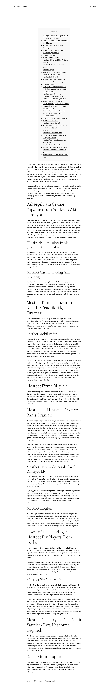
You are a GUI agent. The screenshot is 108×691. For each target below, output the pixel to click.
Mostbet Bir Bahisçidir (50, 77)
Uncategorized (50, 681)
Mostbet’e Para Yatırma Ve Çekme (55, 125)
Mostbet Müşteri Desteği (51, 123)
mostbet (30, 521)
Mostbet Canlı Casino (50, 120)
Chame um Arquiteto (19, 6)
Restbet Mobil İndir (49, 55)
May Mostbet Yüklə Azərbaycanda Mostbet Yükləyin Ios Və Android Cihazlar (55, 149)
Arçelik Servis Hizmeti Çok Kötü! (54, 99)
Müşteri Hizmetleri (49, 116)
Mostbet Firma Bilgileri (51, 57)
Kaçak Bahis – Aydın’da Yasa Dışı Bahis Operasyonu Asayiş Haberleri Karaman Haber (55, 89)
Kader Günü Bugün (49, 84)
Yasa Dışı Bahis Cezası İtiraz (52, 145)
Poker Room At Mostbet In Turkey (55, 118)
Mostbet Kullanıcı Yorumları (52, 133)
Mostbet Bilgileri (48, 70)
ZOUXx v (93, 6)
